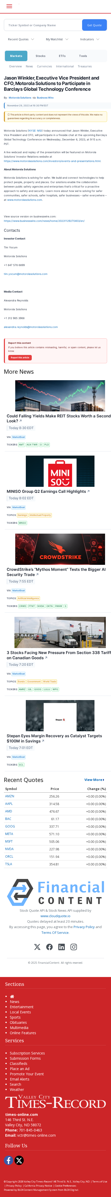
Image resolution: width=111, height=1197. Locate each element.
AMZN (9, 796)
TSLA (8, 864)
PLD (46, 444)
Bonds (21, 681)
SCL (21, 764)
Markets (16, 56)
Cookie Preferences (65, 1185)
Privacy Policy (84, 926)
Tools (83, 56)
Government (34, 681)
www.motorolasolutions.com (24, 199)
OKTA (49, 606)
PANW (58, 606)
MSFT (9, 841)
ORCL (9, 856)
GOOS (37, 689)
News (29, 66)
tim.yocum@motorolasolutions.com (25, 273)
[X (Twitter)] (37, 947)
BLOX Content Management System (38, 1190)
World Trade (49, 681)
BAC (8, 819)
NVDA (40, 606)
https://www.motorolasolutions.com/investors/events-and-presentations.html (52, 161)
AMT (21, 444)
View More (93, 779)
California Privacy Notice (38, 1185)
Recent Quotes (18, 39)
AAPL (9, 803)
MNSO (22, 522)
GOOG (10, 826)
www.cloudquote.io (55, 916)
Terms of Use (99, 1181)
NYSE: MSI (35, 130)
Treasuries (85, 66)
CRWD (22, 606)
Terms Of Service (55, 932)
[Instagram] (73, 947)
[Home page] (55, 1100)
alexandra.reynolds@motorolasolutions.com (31, 326)
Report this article (20, 357)
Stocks (40, 56)
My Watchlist (54, 39)
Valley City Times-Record (38, 1181)
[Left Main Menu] (9, 6)
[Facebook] (49, 947)
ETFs (62, 56)
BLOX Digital (71, 1190)
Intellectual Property (40, 515)
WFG (55, 689)
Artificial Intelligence (28, 598)
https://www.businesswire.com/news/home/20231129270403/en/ (44, 220)
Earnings (22, 515)
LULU (47, 689)
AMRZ (22, 689)
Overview (15, 66)
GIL (30, 689)
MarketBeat (18, 437)
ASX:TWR (32, 444)
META (9, 834)
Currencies (44, 66)
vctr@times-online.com (36, 1135)
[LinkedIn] (61, 947)
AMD (8, 811)
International (65, 66)
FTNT (32, 606)
